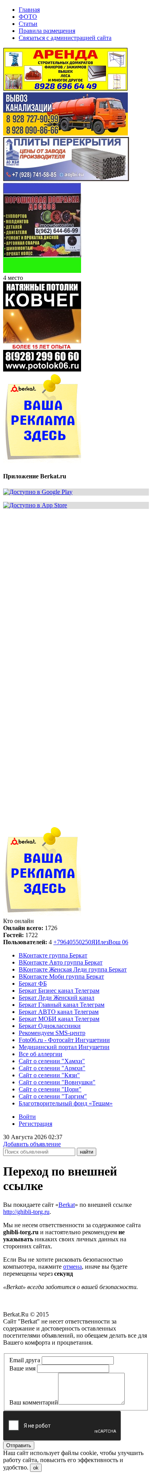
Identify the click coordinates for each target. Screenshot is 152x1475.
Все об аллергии (40, 1054)
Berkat (66, 1204)
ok (36, 1468)
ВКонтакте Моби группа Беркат (61, 976)
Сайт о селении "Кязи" (49, 1075)
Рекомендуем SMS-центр (52, 1033)
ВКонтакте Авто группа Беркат (61, 962)
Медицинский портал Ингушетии (64, 1047)
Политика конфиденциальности (45, 1349)
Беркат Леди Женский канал (56, 997)
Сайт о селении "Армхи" (52, 1068)
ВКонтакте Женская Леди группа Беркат (73, 969)
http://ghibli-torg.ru (26, 1211)
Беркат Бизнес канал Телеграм (59, 990)
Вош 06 (118, 942)
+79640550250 (72, 942)
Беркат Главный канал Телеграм (61, 1004)
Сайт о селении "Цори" (50, 1089)
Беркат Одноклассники (50, 1025)
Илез (101, 942)
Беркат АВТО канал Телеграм (59, 1011)
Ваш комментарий (33, 1402)
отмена (72, 1266)
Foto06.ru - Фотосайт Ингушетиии (64, 1040)
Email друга (24, 1360)
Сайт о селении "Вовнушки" (57, 1082)
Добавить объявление (32, 1144)
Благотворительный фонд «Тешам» (66, 1103)
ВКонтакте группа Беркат (53, 955)
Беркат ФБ (33, 983)
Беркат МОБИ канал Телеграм (59, 1018)
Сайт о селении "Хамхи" (52, 1061)
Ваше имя (22, 1368)
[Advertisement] (76, 591)
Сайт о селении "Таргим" (53, 1096)
